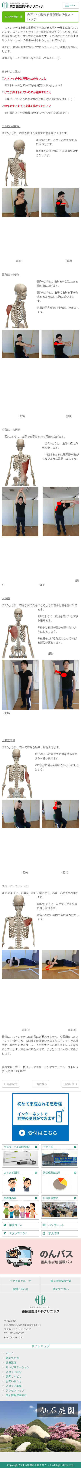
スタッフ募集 (14, 1385)
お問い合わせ (20, 1289)
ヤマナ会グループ (20, 1281)
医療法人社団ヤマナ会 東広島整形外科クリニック (22, 6)
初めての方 (12, 1358)
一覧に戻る (40, 1084)
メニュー (73, 5)
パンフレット (56, 1225)
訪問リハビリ (14, 1376)
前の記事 (12, 1084)
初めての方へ (61, 1289)
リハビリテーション (18, 1367)
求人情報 (53, 1233)
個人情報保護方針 (60, 1281)
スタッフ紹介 (14, 1372)
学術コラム (15, 1225)
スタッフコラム (18, 1233)
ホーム (10, 1353)
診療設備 (11, 1362)
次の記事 (69, 1084)
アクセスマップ (15, 1390)
